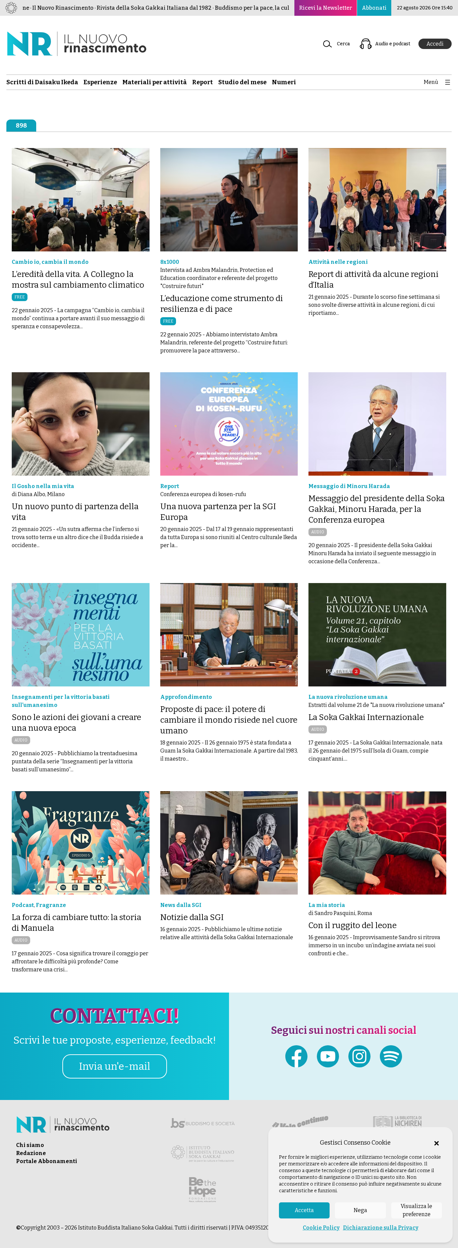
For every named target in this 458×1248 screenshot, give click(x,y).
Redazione (31, 1153)
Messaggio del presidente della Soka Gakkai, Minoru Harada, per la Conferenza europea (376, 509)
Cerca (343, 44)
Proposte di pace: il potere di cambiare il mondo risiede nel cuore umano (228, 720)
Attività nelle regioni (338, 262)
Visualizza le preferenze (416, 1210)
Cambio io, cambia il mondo (50, 262)
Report (169, 486)
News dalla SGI (181, 905)
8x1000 (169, 262)
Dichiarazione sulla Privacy (380, 1228)
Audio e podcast (392, 44)
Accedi (435, 44)
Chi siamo (30, 1145)
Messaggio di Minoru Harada (349, 486)
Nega (360, 1210)
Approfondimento (186, 697)
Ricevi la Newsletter (325, 8)
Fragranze (51, 905)
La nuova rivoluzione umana (348, 697)
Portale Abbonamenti (46, 1161)
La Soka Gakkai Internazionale (366, 717)
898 (21, 125)
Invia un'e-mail (114, 1066)
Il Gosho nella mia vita (43, 486)
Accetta (304, 1210)
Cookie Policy (321, 1228)
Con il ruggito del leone (352, 925)
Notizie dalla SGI (192, 917)
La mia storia (326, 905)
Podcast (23, 905)
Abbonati (374, 8)
